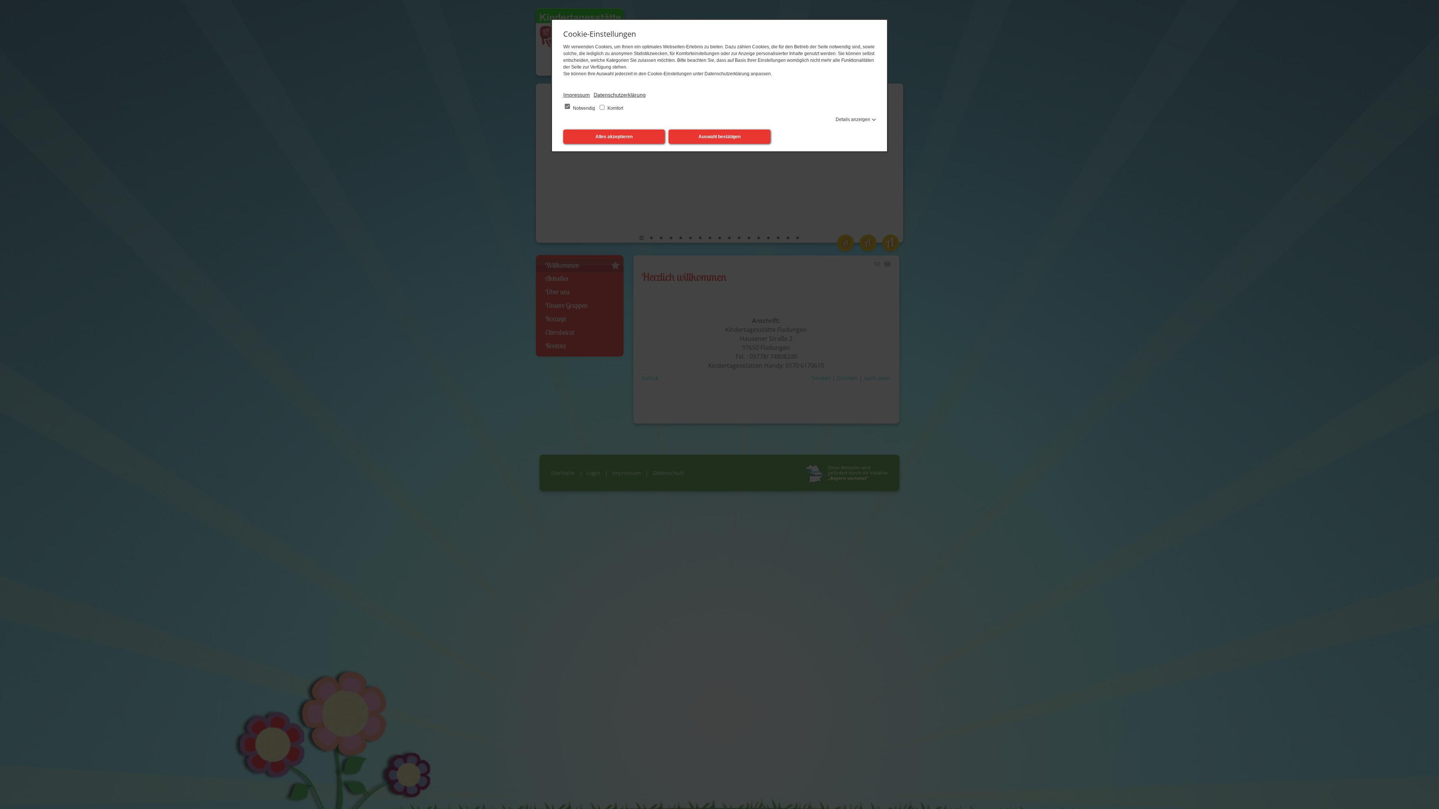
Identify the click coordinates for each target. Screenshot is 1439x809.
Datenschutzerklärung (620, 95)
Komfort (614, 108)
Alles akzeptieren (614, 136)
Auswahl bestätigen (719, 136)
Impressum (576, 95)
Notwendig (584, 108)
